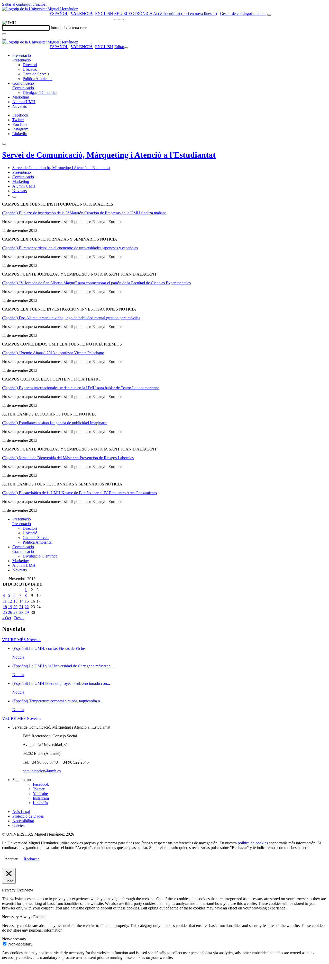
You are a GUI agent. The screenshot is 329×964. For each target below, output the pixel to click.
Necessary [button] (11, 917)
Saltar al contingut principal (24, 4)
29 (27, 612)
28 (21, 612)
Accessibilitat (23, 821)
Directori (30, 65)
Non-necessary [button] (14, 939)
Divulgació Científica (40, 92)
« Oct (6, 618)
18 (5, 607)
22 (27, 607)
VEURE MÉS (21, 640)
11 (5, 601)
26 (10, 612)
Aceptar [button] (11, 859)
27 (15, 612)
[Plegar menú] (126, 48)
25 (5, 612)
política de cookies (253, 843)
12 (10, 601)
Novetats (19, 106)
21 (21, 607)
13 (15, 601)
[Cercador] (269, 15)
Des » (19, 618)
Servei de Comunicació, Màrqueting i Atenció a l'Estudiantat (109, 155)
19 (10, 607)
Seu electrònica (133, 13)
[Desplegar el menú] (122, 19)
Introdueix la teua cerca (69, 27)
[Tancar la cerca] (4, 39)
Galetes (18, 825)
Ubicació (30, 69)
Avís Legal (21, 811)
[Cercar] (4, 34)
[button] (21, 60)
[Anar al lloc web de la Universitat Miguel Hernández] (40, 9)
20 (15, 607)
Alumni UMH (23, 102)
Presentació (21, 55)
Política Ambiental (37, 78)
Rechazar (31, 859)
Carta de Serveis (36, 74)
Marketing (20, 97)
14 (21, 601)
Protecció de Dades (28, 816)
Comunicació (23, 83)
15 (27, 601)
